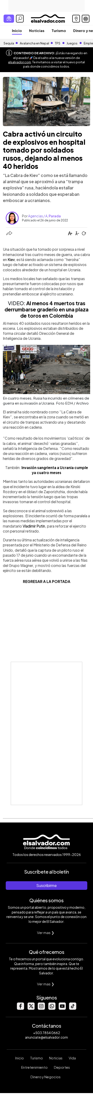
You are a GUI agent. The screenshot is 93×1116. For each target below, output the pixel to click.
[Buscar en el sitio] (20, 18)
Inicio (17, 30)
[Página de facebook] (20, 1008)
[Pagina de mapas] (76, 18)
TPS (57, 43)
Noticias (36, 30)
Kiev (11, 259)
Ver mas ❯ (45, 932)
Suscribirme (46, 885)
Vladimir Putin (34, 526)
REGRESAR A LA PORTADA (46, 581)
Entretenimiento (34, 1067)
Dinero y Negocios (46, 1077)
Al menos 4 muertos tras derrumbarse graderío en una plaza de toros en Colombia (46, 309)
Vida (72, 1058)
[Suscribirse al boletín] (9, 19)
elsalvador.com (19, 62)
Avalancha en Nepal (34, 43)
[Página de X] (31, 1008)
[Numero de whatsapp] (52, 1008)
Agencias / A (37, 216)
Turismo (59, 30)
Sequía (9, 43)
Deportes (62, 1067)
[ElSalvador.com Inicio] (48, 18)
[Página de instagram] (41, 1008)
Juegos (72, 43)
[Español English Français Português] (85, 18)
